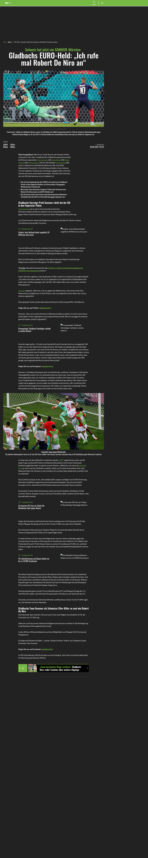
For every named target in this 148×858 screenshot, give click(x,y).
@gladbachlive (45, 308)
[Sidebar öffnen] (102, 3)
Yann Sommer (42, 160)
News (10, 42)
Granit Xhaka (60, 163)
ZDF (61, 460)
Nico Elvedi (56, 160)
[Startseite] (4, 42)
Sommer (21, 291)
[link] (8, 3)
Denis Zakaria (33, 163)
